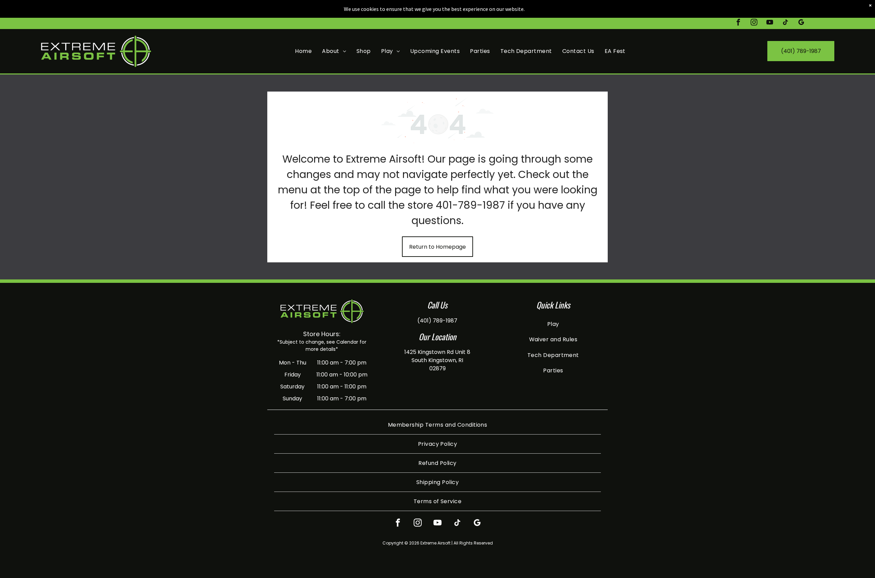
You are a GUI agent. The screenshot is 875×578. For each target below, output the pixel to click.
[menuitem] (303, 51)
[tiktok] (785, 23)
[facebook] (738, 23)
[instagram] (754, 23)
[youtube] (770, 23)
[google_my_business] (801, 23)
